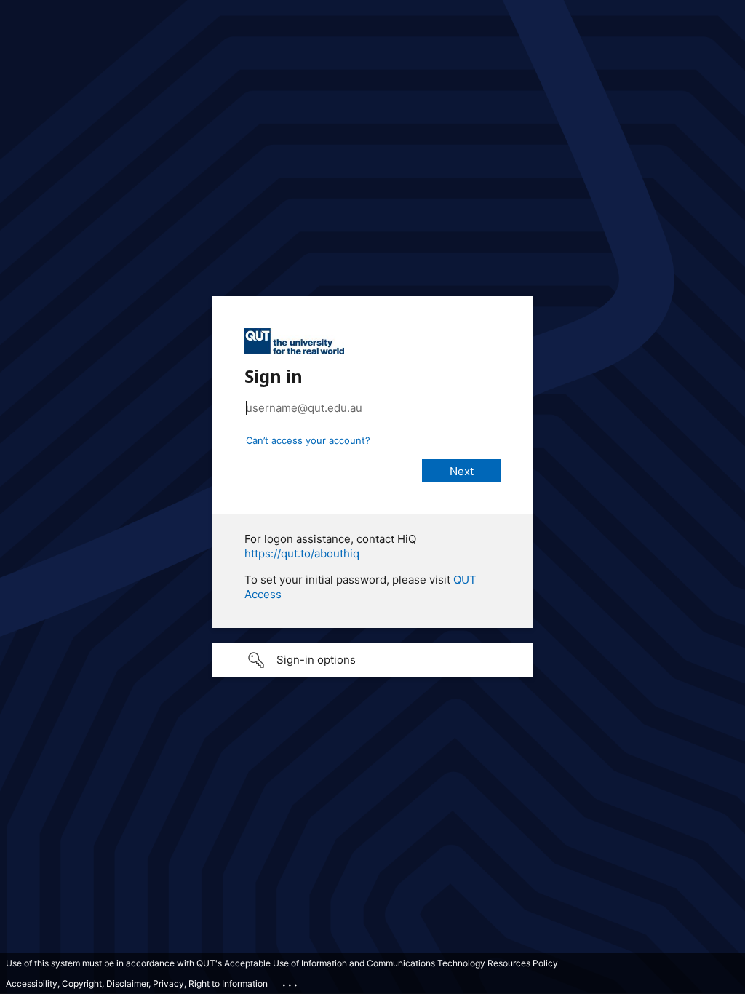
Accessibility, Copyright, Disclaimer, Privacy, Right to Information (137, 983)
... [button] (291, 981)
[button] (372, 660)
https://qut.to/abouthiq (301, 553)
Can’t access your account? (308, 440)
